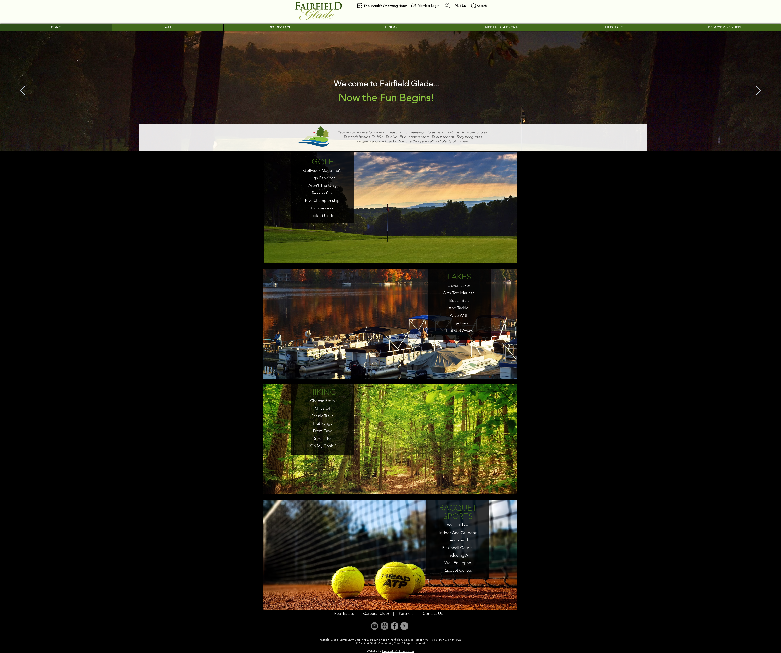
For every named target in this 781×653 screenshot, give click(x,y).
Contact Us (433, 613)
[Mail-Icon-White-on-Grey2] (375, 626)
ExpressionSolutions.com (398, 651)
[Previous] (22, 91)
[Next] (758, 91)
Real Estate (344, 613)
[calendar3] (384, 626)
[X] (404, 626)
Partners (406, 613)
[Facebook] (394, 626)
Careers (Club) (376, 613)
